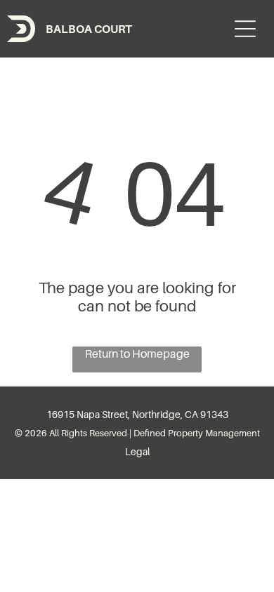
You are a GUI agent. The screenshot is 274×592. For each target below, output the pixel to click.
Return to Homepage (137, 354)
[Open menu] (245, 28)
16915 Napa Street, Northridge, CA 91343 (137, 414)
